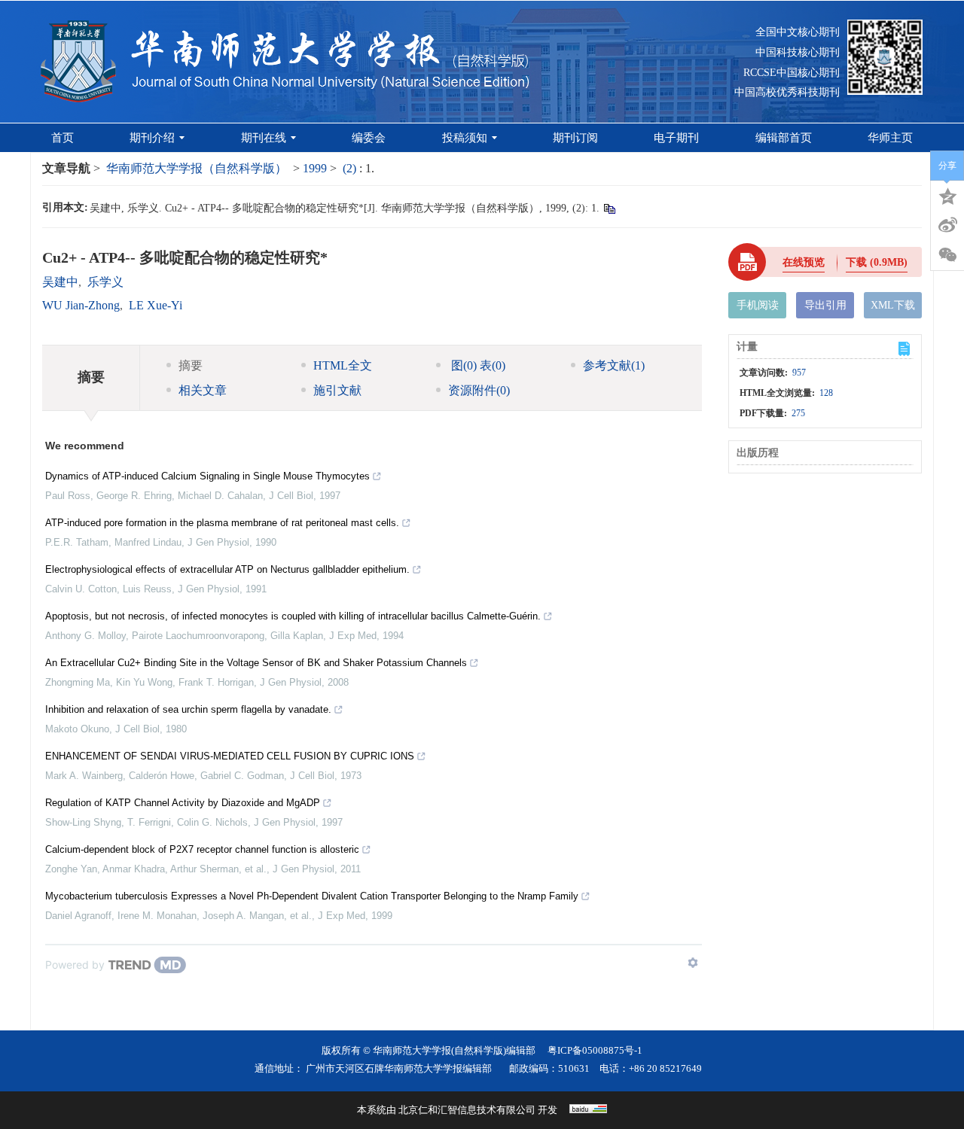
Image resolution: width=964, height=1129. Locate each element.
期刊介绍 (152, 138)
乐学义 (105, 281)
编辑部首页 (783, 138)
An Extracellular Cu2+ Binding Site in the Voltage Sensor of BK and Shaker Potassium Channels (256, 662)
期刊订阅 (575, 138)
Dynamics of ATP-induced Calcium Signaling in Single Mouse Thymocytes (207, 476)
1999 (315, 168)
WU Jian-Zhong (81, 305)
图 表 (476, 365)
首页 (62, 138)
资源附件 (479, 390)
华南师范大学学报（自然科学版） (196, 168)
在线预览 (803, 262)
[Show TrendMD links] (693, 963)
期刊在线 (263, 138)
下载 (877, 262)
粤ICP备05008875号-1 (595, 1050)
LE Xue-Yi (155, 305)
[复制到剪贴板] (608, 208)
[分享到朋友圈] (947, 255)
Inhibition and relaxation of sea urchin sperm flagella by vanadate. (188, 709)
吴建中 (60, 281)
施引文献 (337, 390)
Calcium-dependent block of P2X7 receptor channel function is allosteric (202, 849)
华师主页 (890, 138)
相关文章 (202, 390)
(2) (351, 168)
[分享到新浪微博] (947, 225)
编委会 (369, 138)
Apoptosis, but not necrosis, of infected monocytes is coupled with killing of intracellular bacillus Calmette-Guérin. (293, 616)
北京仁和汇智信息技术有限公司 (466, 1109)
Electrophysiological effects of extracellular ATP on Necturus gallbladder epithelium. (227, 569)
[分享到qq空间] (947, 195)
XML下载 (893, 305)
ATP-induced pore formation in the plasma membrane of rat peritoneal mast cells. (222, 522)
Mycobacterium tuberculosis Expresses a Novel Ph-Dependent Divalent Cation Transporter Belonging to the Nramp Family (311, 896)
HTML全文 (342, 365)
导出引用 (825, 305)
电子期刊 (676, 138)
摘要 (190, 365)
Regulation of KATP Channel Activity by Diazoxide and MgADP (182, 802)
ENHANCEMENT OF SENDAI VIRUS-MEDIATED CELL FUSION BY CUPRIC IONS (229, 756)
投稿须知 (464, 138)
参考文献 (614, 365)
